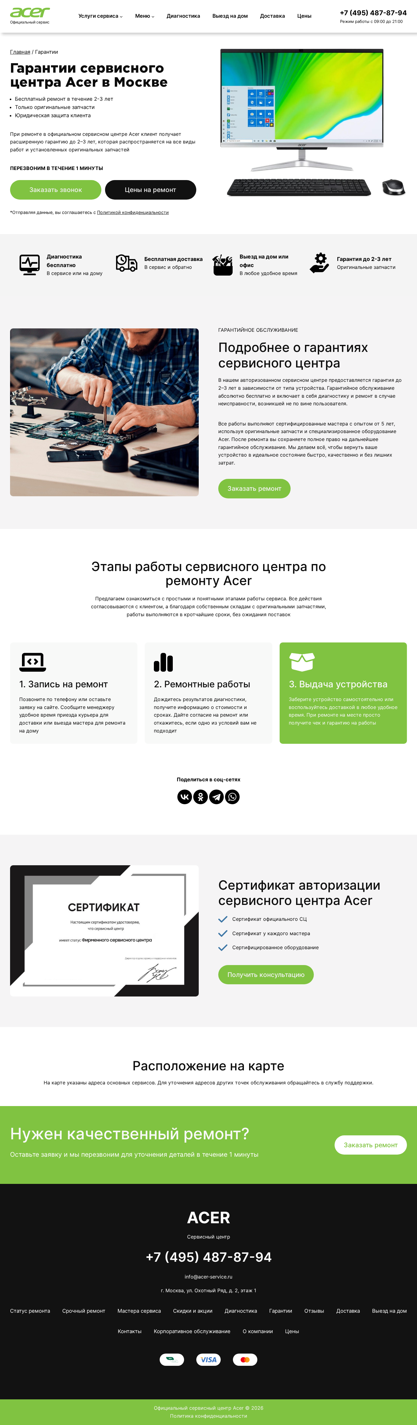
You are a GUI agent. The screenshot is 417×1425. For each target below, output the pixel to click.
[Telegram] (216, 797)
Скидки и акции (192, 1311)
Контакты (130, 1331)
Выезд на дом (389, 1311)
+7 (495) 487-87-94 (373, 13)
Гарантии (280, 1311)
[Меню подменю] (152, 16)
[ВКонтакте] (184, 797)
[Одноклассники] (200, 797)
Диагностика (241, 1311)
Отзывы (314, 1311)
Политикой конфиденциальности (133, 212)
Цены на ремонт (150, 189)
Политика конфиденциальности (208, 1416)
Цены (292, 1331)
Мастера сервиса (139, 1311)
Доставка (348, 1311)
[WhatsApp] (232, 797)
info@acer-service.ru (208, 1277)
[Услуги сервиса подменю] (121, 16)
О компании (258, 1331)
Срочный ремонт (83, 1311)
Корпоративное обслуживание (192, 1331)
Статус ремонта (30, 1311)
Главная (20, 52)
